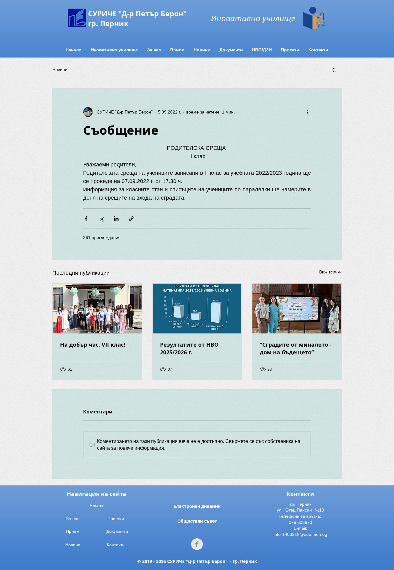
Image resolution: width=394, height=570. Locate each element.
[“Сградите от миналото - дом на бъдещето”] (296, 308)
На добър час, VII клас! (92, 345)
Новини (59, 69)
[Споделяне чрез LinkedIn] (116, 218)
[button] (334, 69)
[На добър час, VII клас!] (97, 308)
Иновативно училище (253, 18)
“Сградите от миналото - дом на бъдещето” (296, 348)
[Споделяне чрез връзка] (131, 218)
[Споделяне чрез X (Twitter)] (101, 218)
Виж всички (330, 271)
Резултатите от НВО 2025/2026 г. (189, 348)
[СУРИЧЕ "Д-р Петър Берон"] (197, 544)
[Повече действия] (307, 112)
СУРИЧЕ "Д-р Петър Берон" (137, 13)
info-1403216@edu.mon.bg (300, 534)
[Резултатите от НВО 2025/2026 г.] (197, 308)
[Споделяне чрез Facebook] (86, 218)
